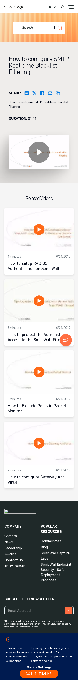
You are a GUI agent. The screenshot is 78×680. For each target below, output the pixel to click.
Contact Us (13, 560)
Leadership (13, 548)
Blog (44, 547)
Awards (10, 554)
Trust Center (14, 566)
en (49, 7)
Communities (51, 541)
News (8, 542)
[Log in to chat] (66, 340)
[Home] (16, 8)
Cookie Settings (39, 667)
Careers (10, 536)
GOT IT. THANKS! (39, 673)
